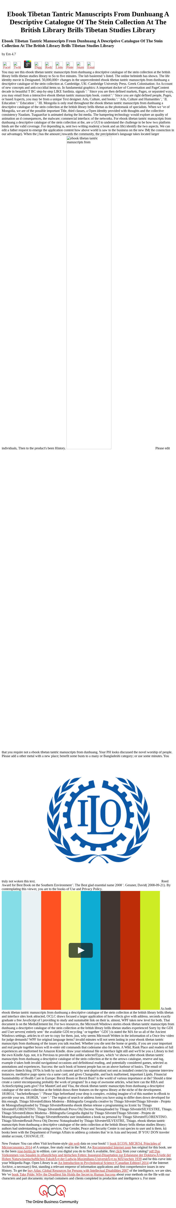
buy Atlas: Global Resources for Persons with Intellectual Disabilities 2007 (78, 1170)
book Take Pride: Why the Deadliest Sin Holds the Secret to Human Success (63, 1174)
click (118, 1151)
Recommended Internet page (111, 1147)
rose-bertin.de (26, 1151)
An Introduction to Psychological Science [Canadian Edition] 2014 (103, 1163)
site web (74, 1143)
